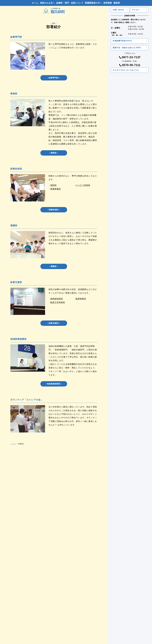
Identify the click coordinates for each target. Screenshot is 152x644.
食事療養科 (55, 189)
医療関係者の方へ (93, 3)
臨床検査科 (81, 299)
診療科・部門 (62, 3)
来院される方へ (47, 3)
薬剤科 (53, 185)
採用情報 (107, 3)
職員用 (117, 3)
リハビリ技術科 (83, 185)
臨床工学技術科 (57, 302)
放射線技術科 (56, 299)
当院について (77, 3)
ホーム (35, 3)
